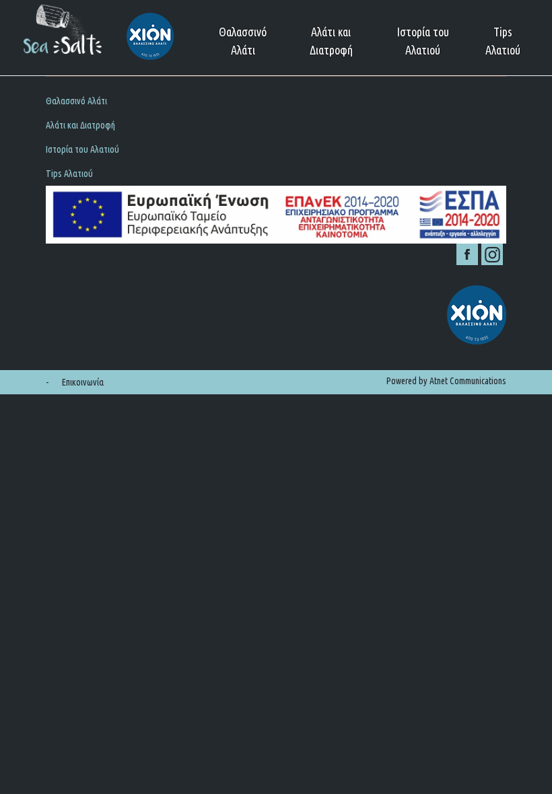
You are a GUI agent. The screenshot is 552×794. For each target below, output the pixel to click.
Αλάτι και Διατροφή (331, 41)
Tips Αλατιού (502, 41)
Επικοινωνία (83, 382)
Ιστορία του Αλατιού (422, 41)
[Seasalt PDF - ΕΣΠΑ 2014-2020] (276, 215)
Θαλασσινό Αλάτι (243, 41)
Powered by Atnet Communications (446, 380)
